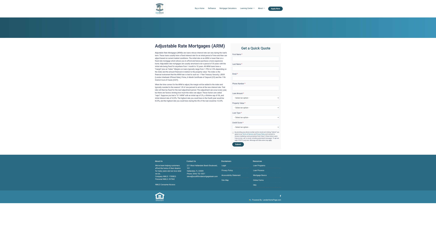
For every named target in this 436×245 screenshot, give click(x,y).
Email (235, 74)
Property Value (238, 103)
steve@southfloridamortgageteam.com (202, 176)
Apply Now (275, 9)
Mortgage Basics (260, 175)
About (260, 8)
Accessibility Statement (231, 175)
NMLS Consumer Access (165, 185)
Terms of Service (248, 134)
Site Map (225, 180)
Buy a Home (199, 8)
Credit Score (237, 123)
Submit (238, 144)
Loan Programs (259, 165)
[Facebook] (280, 196)
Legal (224, 165)
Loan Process (258, 170)
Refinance (212, 8)
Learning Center (246, 8)
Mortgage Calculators (228, 8)
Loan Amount (238, 93)
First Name (237, 54)
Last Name (237, 64)
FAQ (254, 185)
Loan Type (237, 113)
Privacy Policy (260, 134)
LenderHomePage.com (272, 200)
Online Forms (258, 180)
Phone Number (238, 84)
